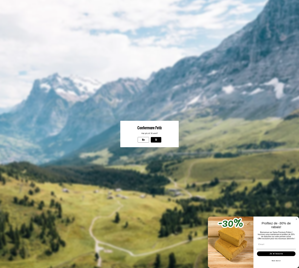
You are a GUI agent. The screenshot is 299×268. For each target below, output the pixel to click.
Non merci (276, 261)
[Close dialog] (296, 219)
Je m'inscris (276, 254)
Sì (156, 139)
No (143, 139)
